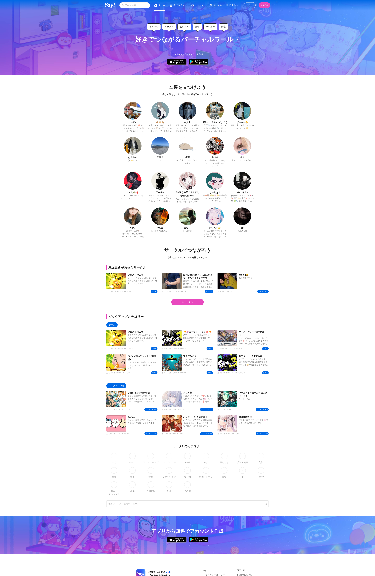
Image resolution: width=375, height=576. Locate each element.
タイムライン (180, 5)
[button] (266, 503)
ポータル (217, 5)
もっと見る (187, 302)
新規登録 (264, 5)
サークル (199, 5)
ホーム (161, 5)
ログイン (250, 5)
